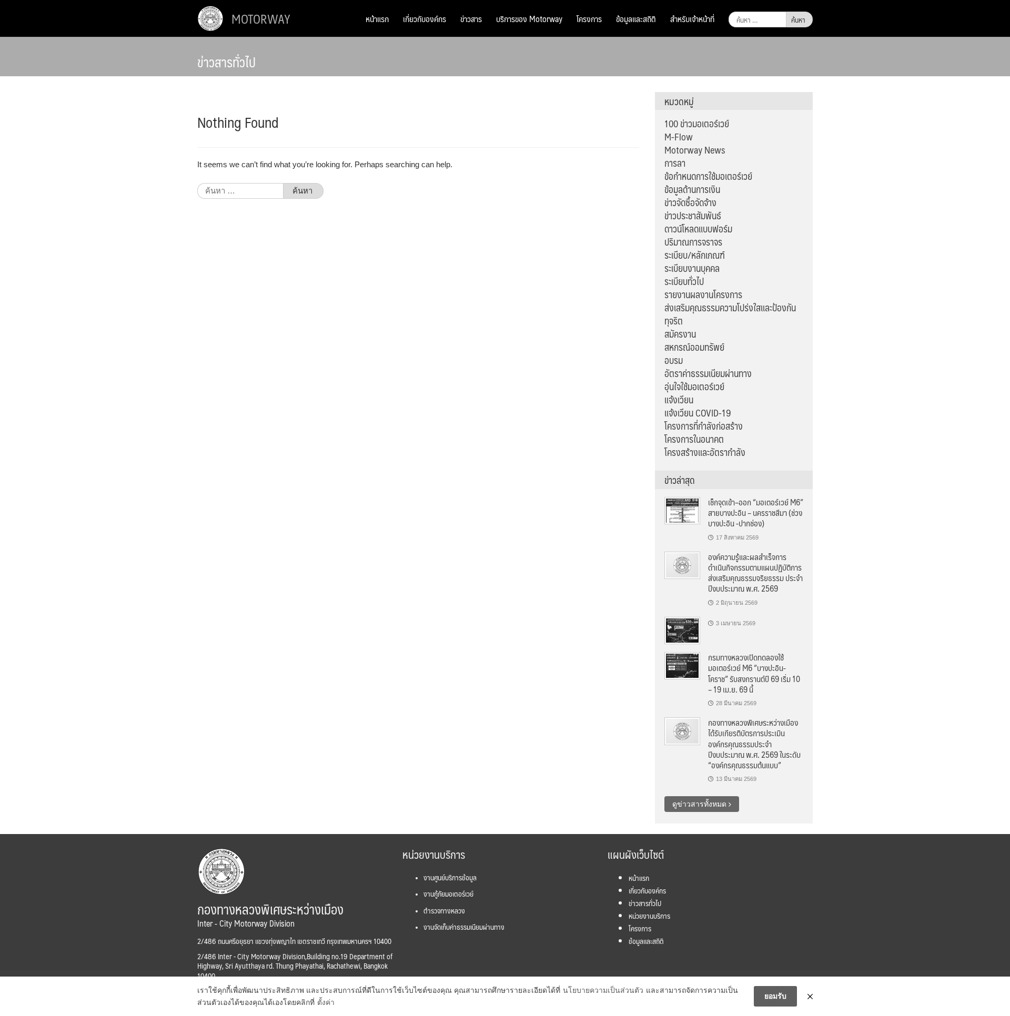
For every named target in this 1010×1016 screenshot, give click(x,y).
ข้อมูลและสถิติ (636, 19)
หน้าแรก (377, 19)
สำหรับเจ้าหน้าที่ (692, 19)
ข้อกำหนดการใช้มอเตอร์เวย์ (708, 176)
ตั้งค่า (326, 1002)
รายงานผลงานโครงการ (703, 294)
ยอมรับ (775, 996)
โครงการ (589, 19)
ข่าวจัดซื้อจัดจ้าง (690, 202)
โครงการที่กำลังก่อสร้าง (703, 426)
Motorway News (694, 150)
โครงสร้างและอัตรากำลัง (704, 452)
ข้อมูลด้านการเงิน (692, 189)
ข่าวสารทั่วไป (645, 903)
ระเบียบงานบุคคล (692, 268)
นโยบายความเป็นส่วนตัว (603, 990)
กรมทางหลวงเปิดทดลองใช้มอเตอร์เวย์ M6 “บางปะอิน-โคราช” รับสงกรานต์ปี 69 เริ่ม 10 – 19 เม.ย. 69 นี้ (754, 673)
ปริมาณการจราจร (693, 242)
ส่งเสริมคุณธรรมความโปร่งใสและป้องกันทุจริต (730, 314)
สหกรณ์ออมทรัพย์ (694, 347)
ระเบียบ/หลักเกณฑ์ (694, 255)
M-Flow (678, 137)
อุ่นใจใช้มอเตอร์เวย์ (694, 386)
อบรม (673, 360)
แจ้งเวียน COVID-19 (697, 413)
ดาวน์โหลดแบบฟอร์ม (698, 229)
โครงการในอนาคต (694, 439)
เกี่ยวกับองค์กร (424, 19)
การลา (674, 163)
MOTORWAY (260, 18)
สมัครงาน (680, 334)
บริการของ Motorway (529, 19)
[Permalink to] (682, 630)
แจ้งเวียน (678, 400)
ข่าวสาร (471, 19)
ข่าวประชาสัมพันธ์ (692, 215)
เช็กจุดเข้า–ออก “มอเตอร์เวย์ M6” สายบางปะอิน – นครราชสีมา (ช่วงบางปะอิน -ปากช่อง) (755, 513)
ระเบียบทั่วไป (684, 281)
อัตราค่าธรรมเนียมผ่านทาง (708, 373)
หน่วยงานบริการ (649, 915)
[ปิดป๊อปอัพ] (810, 996)
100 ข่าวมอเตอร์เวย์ (696, 123)
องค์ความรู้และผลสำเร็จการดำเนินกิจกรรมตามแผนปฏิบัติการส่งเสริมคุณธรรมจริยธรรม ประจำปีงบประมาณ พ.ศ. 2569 (755, 573)
